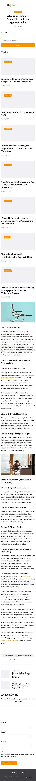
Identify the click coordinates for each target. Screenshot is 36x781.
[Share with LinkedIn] (28, 660)
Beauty (7, 237)
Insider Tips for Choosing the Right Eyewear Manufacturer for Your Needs (17, 148)
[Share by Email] (21, 662)
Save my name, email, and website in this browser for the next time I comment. (18, 755)
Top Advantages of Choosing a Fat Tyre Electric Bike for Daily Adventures (17, 185)
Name (3, 723)
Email (3, 732)
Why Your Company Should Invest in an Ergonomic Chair (18, 656)
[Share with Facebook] (21, 660)
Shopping (18, 11)
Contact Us (14, 772)
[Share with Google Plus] (25, 660)
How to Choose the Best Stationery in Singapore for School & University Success (17, 290)
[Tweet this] (23, 660)
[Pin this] (30, 660)
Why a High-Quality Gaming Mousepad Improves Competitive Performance (17, 221)
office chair (25, 576)
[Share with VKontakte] (32, 660)
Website (3, 742)
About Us (22, 772)
